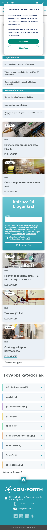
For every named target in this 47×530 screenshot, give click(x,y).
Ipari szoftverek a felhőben (16, 105)
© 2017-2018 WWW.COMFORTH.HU (23, 527)
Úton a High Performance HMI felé (19, 97)
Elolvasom (10, 154)
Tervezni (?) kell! (14, 313)
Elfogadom (23, 41)
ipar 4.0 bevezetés (16, 407)
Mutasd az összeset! (12, 472)
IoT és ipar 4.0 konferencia (20, 436)
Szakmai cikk (13, 445)
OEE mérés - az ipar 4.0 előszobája (19, 64)
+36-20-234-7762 (26, 504)
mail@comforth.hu (26, 509)
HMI (6, 140)
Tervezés (11, 455)
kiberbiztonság (14, 465)
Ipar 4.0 (11, 416)
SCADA (11, 426)
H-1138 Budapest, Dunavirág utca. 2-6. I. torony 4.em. (25, 498)
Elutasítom (23, 48)
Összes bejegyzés (13, 363)
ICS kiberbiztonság (17, 387)
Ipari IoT (11, 397)
